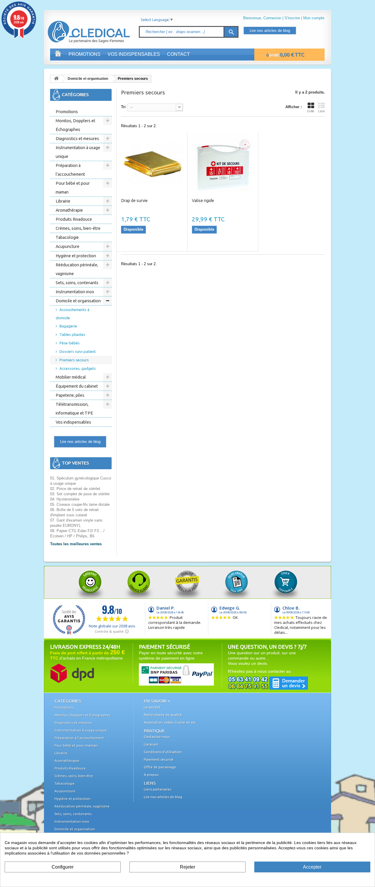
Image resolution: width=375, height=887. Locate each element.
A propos (151, 774)
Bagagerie (68, 326)
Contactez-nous (157, 736)
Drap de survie (134, 200)
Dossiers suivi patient (77, 351)
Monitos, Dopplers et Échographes (75, 125)
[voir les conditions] (72, 673)
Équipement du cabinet (77, 386)
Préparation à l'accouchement (70, 170)
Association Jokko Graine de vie (170, 722)
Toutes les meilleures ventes (76, 544)
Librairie (63, 201)
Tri (123, 107)
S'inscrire (292, 18)
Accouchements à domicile (72, 314)
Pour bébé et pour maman (73, 187)
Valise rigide (203, 200)
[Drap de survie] (152, 163)
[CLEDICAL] (78, 26)
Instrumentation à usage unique (78, 152)
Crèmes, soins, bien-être (78, 228)
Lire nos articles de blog (270, 30)
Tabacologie (67, 237)
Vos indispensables (134, 54)
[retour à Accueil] (56, 78)
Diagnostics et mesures (77, 138)
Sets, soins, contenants (77, 282)
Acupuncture (67, 246)
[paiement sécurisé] (165, 674)
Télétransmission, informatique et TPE (74, 408)
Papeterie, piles (70, 395)
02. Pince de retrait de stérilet (75, 488)
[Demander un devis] (268, 683)
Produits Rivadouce (74, 219)
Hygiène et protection (76, 255)
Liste (321, 111)
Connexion (272, 18)
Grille (310, 111)
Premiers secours (74, 360)
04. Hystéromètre (64, 499)
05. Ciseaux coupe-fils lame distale (80, 504)
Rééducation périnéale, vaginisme (77, 269)
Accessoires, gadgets (77, 368)
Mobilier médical (71, 377)
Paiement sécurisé (158, 759)
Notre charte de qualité (163, 715)
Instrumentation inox (75, 291)
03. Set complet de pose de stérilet (80, 494)
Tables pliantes (72, 334)
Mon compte (313, 18)
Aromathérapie (69, 210)
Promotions (84, 54)
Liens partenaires (157, 789)
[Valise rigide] (223, 163)
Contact (178, 54)
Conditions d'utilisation (163, 752)
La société (152, 707)
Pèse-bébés (69, 343)
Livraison (151, 744)
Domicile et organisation (88, 79)
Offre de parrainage (160, 767)
